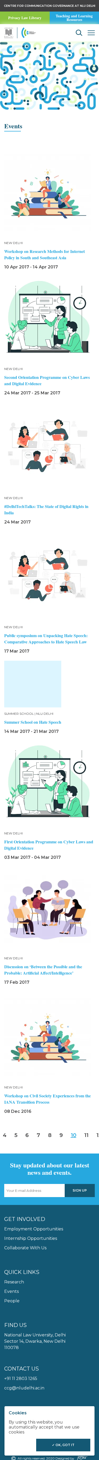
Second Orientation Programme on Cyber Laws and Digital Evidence (47, 380)
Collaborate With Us (25, 1247)
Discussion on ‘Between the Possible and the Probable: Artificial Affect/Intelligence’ (43, 970)
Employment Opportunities (33, 1228)
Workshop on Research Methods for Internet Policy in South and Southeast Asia (44, 254)
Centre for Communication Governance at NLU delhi (49, 6)
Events (11, 1291)
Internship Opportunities (30, 1238)
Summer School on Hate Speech (32, 722)
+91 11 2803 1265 (20, 1378)
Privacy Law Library (24, 17)
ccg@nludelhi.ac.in (24, 1387)
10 (73, 1135)
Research (14, 1281)
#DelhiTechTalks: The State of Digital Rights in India (46, 509)
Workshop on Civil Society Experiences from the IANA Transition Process (47, 1099)
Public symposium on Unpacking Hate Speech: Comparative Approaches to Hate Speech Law (46, 638)
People (12, 1300)
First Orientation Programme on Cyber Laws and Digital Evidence (48, 845)
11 (86, 1135)
